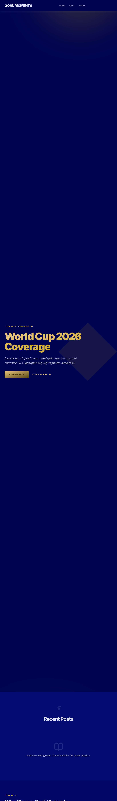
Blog (71, 6)
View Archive (39, 374)
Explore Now (16, 374)
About (82, 6)
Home (62, 6)
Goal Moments (18, 6)
